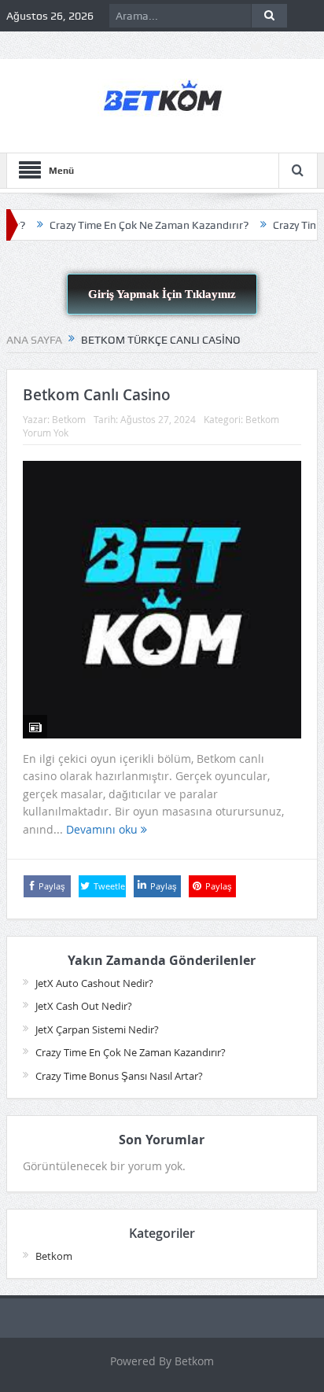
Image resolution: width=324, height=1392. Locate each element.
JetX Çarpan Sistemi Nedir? (97, 1029)
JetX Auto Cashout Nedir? (94, 983)
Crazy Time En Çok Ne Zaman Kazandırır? (136, 225)
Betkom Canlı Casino (97, 395)
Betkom (69, 419)
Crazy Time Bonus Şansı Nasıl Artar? (119, 1076)
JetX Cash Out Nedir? (83, 1006)
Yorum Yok (45, 432)
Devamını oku (103, 829)
